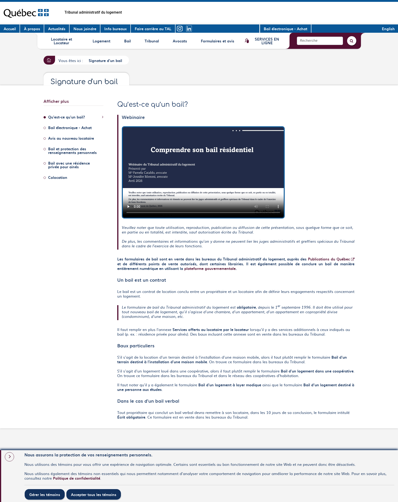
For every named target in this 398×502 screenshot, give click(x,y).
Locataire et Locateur (61, 40)
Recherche (309, 40)
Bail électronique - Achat (285, 28)
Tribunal (152, 42)
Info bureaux (115, 28)
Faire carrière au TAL (153, 28)
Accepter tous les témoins (93, 494)
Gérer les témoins (44, 494)
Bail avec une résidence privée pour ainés (69, 164)
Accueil (10, 28)
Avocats (180, 42)
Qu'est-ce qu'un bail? (66, 117)
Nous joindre (84, 28)
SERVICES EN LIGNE (267, 40)
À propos (32, 28)
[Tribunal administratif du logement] (26, 12)
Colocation (57, 177)
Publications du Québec (331, 259)
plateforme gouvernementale (210, 268)
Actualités (56, 28)
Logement (101, 42)
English (388, 28)
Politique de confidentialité (76, 478)
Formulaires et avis (217, 42)
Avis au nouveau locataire (71, 138)
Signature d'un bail (105, 60)
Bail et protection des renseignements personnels (72, 150)
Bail (131, 42)
